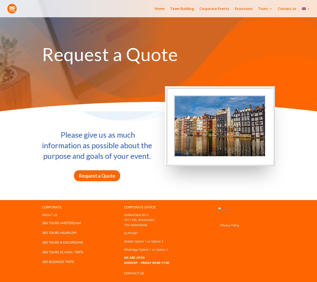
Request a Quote (97, 176)
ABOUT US (49, 215)
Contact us (287, 9)
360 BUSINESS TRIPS (58, 262)
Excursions (244, 9)
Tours (263, 9)
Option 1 (140, 241)
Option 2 (157, 241)
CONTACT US (134, 273)
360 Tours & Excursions (62, 242)
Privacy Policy (229, 225)
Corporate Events (214, 9)
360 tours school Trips (62, 252)
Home (160, 9)
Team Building (182, 9)
